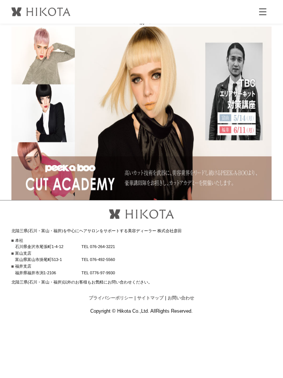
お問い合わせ (181, 297)
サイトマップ (150, 297)
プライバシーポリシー (111, 297)
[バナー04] (141, 195)
